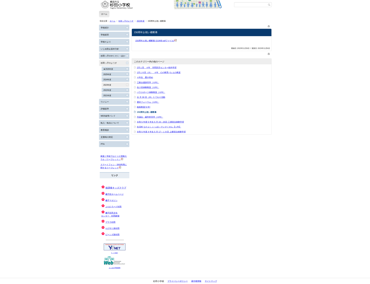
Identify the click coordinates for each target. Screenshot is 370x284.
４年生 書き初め (145, 77)
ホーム (104, 14)
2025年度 (107, 74)
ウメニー (105, 102)
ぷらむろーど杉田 (113, 206)
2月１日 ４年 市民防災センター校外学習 (156, 67)
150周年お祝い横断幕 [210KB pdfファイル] (154, 40)
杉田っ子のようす (126, 21)
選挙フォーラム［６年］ (148, 102)
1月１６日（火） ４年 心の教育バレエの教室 (159, 72)
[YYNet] (114, 250)
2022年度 (107, 90)
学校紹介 (105, 27)
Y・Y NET (114, 253)
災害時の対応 (107, 137)
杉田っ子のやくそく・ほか (113, 56)
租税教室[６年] (143, 107)
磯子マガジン (111, 200)
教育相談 (105, 130)
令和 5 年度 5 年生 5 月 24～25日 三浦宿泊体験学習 (160, 122)
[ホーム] (166, 4)
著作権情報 (196, 281)
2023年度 (141, 21)
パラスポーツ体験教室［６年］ (151, 92)
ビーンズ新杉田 (112, 234)
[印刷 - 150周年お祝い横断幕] (268, 26)
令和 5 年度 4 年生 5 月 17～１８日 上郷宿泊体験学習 (161, 132)
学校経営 (105, 35)
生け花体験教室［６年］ (148, 87)
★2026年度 (108, 69)
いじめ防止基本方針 (110, 49)
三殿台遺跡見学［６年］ (148, 82)
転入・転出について (110, 123)
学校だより (106, 42)
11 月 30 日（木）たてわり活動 (151, 97)
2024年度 (107, 80)
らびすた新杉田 (112, 228)
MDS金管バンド (108, 116)
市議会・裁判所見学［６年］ (150, 117)
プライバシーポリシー (178, 281)
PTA (102, 144)
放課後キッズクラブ (115, 188)
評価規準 (105, 109)
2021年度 (107, 95)
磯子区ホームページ (114, 194)
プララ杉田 (110, 222)
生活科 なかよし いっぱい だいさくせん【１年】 (159, 127)
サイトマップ (211, 281)
